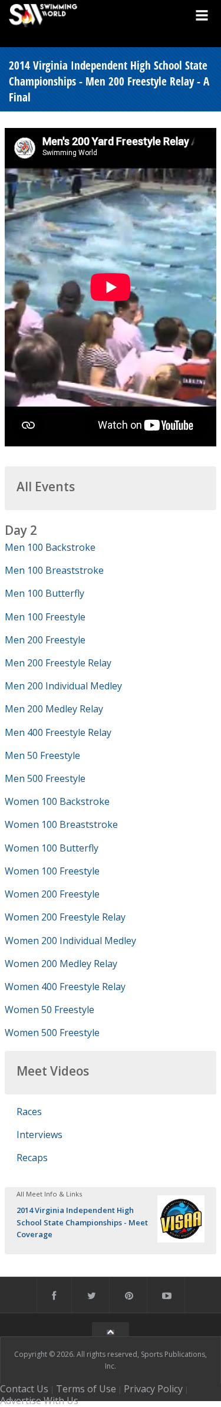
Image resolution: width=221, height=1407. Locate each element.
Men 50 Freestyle (42, 755)
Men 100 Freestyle (45, 616)
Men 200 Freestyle (45, 639)
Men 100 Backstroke (50, 547)
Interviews (39, 1134)
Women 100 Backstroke (57, 801)
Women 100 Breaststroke (61, 824)
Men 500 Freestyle (45, 778)
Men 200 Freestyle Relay (58, 662)
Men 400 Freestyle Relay (58, 732)
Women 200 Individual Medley (70, 940)
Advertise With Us (39, 1400)
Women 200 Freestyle (52, 893)
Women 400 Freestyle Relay (65, 986)
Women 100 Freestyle (52, 870)
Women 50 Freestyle (49, 1009)
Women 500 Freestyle (52, 1032)
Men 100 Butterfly (44, 593)
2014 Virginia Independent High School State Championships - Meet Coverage (82, 1222)
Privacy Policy (153, 1388)
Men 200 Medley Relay (54, 708)
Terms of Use (86, 1388)
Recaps (32, 1157)
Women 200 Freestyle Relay (65, 916)
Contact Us (24, 1388)
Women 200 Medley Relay (61, 963)
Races (29, 1111)
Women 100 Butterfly (51, 847)
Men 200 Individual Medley (63, 685)
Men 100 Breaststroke (54, 570)
